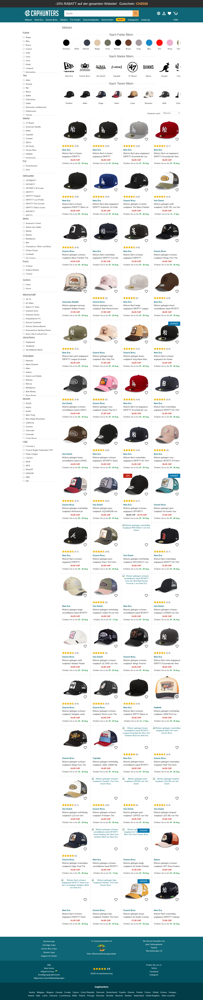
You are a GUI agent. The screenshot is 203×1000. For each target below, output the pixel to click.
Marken (64, 20)
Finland (139, 992)
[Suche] (136, 13)
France (148, 992)
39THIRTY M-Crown (34, 188)
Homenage (30, 158)
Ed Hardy (29, 146)
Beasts (28, 235)
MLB (27, 465)
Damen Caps (49, 952)
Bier (27, 242)
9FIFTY (28, 215)
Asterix (28, 372)
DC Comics (30, 258)
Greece (163, 992)
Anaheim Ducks (32, 315)
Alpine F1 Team (32, 307)
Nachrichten (107, 20)
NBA (27, 477)
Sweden (128, 995)
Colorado (29, 434)
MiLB (27, 462)
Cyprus (76, 992)
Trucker (28, 274)
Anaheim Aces (31, 311)
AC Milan (29, 303)
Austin (28, 411)
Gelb (27, 53)
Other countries (168, 995)
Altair (27, 368)
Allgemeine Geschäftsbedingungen (49, 978)
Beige (28, 37)
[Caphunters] (49, 13)
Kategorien (133, 20)
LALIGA (29, 458)
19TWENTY (30, 180)
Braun (28, 45)
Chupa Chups (31, 250)
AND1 (28, 131)
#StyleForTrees (48, 971)
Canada (59, 992)
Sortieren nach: (154, 113)
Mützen (28, 20)
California (29, 423)
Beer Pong (30, 415)
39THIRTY (30, 184)
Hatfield (28, 154)
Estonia (131, 992)
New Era (39, 20)
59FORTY (30, 211)
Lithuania (53, 995)
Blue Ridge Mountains (35, 419)
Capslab (29, 134)
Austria (32, 992)
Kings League (31, 454)
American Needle (33, 127)
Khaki (28, 64)
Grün (27, 60)
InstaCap (145, 20)
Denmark (100, 992)
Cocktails (29, 254)
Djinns (28, 142)
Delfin (28, 103)
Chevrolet (29, 430)
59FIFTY (29, 192)
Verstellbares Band (33, 350)
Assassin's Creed (33, 223)
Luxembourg (64, 995)
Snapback (30, 346)
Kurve (28, 288)
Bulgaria (50, 992)
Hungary (172, 992)
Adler (27, 80)
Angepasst (30, 342)
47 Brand (29, 123)
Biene (28, 92)
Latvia (44, 995)
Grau (27, 57)
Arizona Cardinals (33, 322)
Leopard (29, 68)
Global (155, 992)
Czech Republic (87, 992)
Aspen (28, 407)
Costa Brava (31, 438)
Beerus (28, 384)
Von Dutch (159, 200)
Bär (27, 88)
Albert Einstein (31, 364)
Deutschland (111, 992)
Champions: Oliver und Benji (38, 246)
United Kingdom (153, 995)
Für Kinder (75, 20)
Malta (74, 995)
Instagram (154, 975)
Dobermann (30, 111)
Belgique (40, 992)
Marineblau (30, 72)
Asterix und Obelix (33, 376)
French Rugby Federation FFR (39, 450)
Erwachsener (31, 166)
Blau (27, 41)
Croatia (67, 992)
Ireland (31, 995)
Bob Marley (30, 391)
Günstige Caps (49, 945)
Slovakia (109, 995)
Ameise (28, 84)
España (122, 992)
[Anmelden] (164, 13)
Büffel (28, 95)
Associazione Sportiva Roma (38, 330)
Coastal (28, 138)
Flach (28, 284)
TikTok (154, 968)
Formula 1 (30, 446)
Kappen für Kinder (49, 956)
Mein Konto (49, 968)
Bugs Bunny (30, 395)
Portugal (90, 995)
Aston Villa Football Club (36, 334)
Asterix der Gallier (33, 227)
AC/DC (28, 403)
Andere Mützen (32, 270)
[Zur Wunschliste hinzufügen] (85, 139)
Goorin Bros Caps (49, 949)
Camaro (29, 426)
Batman (29, 380)
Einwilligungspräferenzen (49, 975)
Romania (100, 995)
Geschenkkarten (91, 20)
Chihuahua (30, 99)
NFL (27, 481)
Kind (27, 170)
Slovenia (119, 995)
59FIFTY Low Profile (34, 200)
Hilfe (176, 20)
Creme (28, 49)
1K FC (28, 299)
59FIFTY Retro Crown (35, 207)
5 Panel (28, 266)
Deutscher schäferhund (35, 107)
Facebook (154, 971)
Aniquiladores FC (33, 318)
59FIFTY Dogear (33, 196)
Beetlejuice (30, 239)
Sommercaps (49, 941)
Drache (28, 115)
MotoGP (29, 469)
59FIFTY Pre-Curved (34, 204)
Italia (38, 995)
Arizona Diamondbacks (35, 326)
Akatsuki (29, 360)
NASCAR (29, 473)
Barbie (28, 231)
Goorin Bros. (52, 20)
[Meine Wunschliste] (169, 13)
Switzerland (139, 995)
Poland (82, 995)
